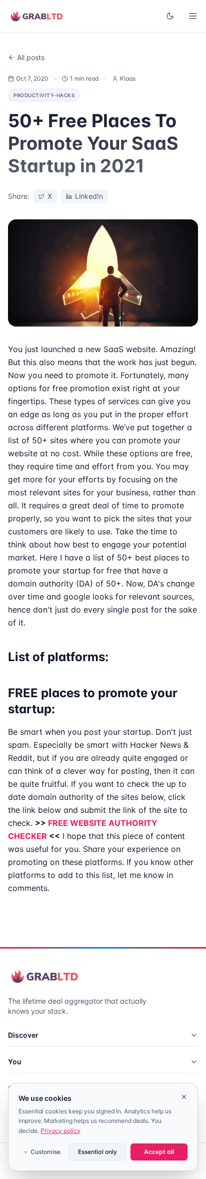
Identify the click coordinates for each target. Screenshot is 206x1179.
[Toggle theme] (170, 16)
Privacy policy (60, 1130)
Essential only (97, 1151)
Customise (45, 1151)
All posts (30, 57)
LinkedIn (89, 196)
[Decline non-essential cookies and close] (184, 1096)
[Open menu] (193, 16)
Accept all (159, 1151)
